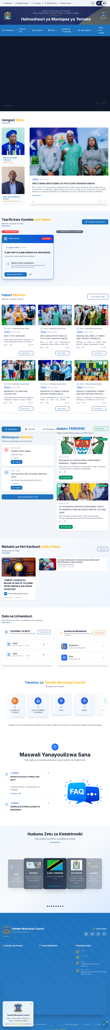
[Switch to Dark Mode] (92, 3)
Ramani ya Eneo (101, 1024)
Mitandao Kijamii (23, 3)
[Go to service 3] (50, 906)
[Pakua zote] (44, 644)
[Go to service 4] (52, 906)
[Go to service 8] (63, 906)
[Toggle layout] (31, 1004)
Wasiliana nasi (52, 3)
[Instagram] (86, 934)
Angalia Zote (99, 429)
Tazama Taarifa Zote (96, 222)
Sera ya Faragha (71, 1024)
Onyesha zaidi (15, 793)
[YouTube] (92, 934)
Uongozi (38, 3)
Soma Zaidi (38, 195)
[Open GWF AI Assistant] (104, 1024)
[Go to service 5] (55, 906)
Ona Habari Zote (98, 297)
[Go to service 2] (48, 906)
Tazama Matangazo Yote (27, 497)
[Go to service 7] (60, 906)
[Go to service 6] (57, 906)
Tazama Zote (44, 632)
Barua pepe (67, 3)
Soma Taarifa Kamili (14, 274)
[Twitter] (104, 934)
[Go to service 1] (46, 906)
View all (102, 549)
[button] (27, 783)
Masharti (87, 1024)
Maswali (8, 3)
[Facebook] (98, 934)
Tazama (18, 462)
